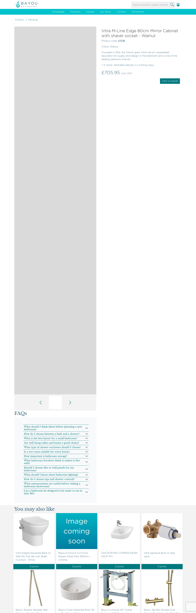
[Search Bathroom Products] (172, 4)
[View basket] (181, 5)
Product (19, 19)
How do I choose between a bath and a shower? (51, 433)
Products (75, 11)
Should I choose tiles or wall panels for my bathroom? (49, 469)
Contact (121, 11)
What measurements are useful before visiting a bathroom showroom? (52, 485)
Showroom (138, 11)
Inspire (90, 11)
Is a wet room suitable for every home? (47, 451)
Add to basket (170, 81)
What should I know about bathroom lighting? (51, 474)
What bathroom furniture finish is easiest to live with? (52, 462)
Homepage (58, 11)
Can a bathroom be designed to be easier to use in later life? (53, 492)
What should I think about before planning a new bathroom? (53, 428)
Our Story (105, 11)
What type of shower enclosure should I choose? (52, 447)
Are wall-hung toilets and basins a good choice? (51, 442)
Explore (34, 566)
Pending (33, 19)
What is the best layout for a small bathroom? (50, 438)
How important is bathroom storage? (45, 456)
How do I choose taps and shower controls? (49, 479)
